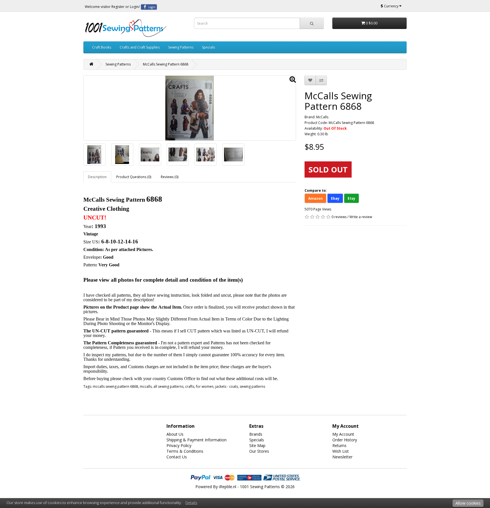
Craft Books (101, 47)
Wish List (340, 451)
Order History (344, 439)
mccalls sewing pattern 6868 (115, 386)
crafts (189, 386)
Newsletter (342, 456)
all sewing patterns (168, 386)
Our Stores (259, 451)
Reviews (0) (169, 176)
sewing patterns (252, 386)
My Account (343, 434)
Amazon (315, 198)
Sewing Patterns (180, 47)
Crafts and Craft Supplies (140, 47)
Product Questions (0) (133, 176)
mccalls (146, 386)
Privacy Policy (178, 445)
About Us (174, 434)
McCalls (322, 117)
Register (117, 6)
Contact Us (176, 456)
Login (134, 6)
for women (205, 386)
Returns (339, 445)
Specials (208, 47)
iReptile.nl (227, 486)
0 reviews (339, 216)
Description (97, 176)
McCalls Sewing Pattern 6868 (165, 64)
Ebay (335, 198)
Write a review (360, 216)
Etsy (351, 198)
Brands (255, 434)
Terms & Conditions (184, 451)
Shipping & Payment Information (196, 439)
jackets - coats (226, 386)
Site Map (257, 445)
